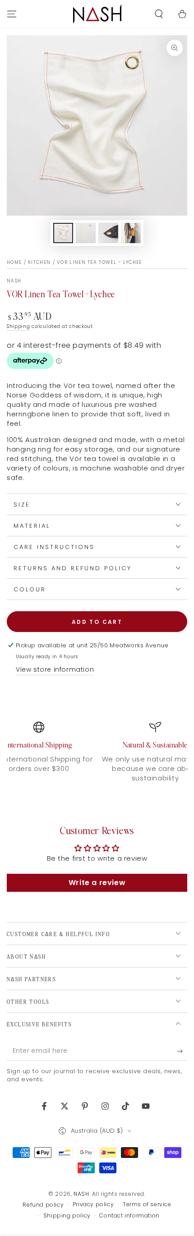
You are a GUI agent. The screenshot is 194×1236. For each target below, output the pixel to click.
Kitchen (39, 262)
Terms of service (147, 1204)
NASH (14, 281)
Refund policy (43, 1204)
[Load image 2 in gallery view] (86, 233)
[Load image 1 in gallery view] (63, 233)
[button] (159, 14)
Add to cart (97, 622)
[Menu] (11, 14)
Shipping (18, 326)
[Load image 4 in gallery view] (131, 233)
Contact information (129, 1215)
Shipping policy (67, 1215)
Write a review (97, 882)
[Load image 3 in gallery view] (108, 233)
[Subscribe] (182, 1051)
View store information (55, 669)
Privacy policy (93, 1204)
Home (14, 262)
